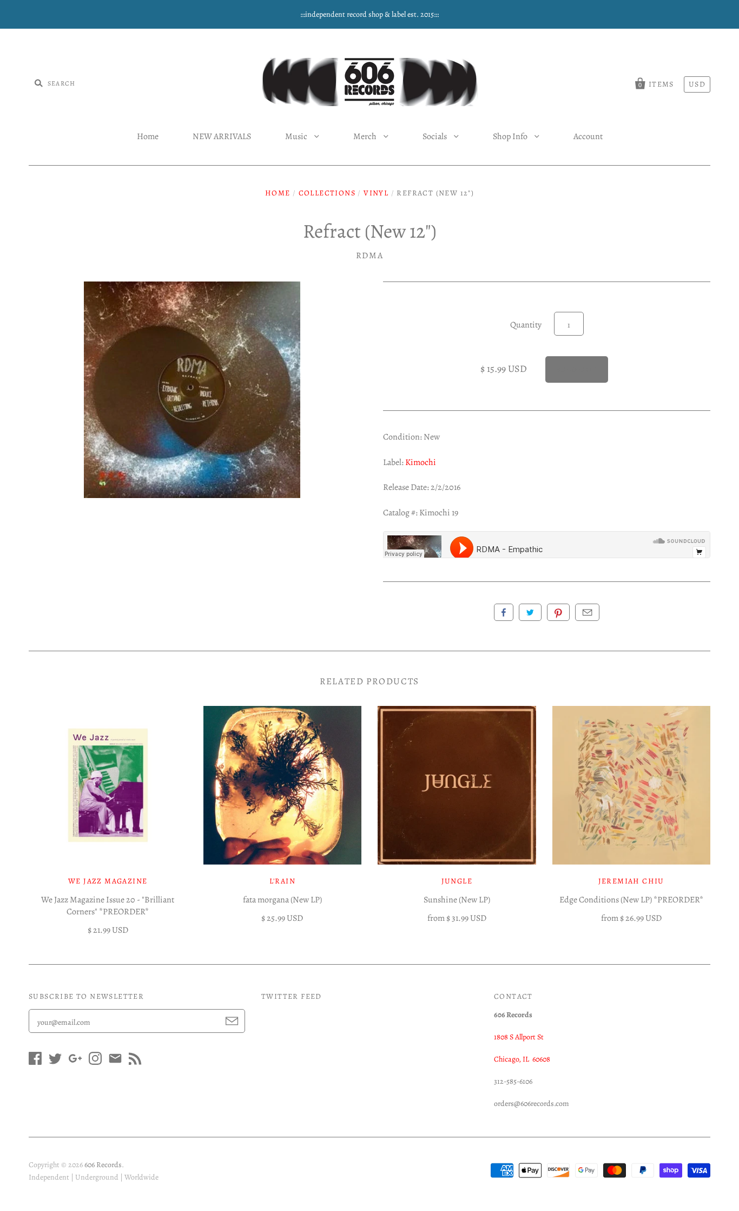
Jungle (456, 881)
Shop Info (511, 136)
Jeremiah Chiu (631, 881)
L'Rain (282, 881)
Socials (435, 136)
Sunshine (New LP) (457, 900)
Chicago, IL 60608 (522, 1059)
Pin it (558, 612)
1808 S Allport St (519, 1037)
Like (503, 612)
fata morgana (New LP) (282, 900)
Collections (327, 193)
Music (297, 136)
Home (148, 136)
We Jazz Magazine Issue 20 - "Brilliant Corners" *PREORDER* (107, 906)
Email (587, 612)
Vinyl (376, 193)
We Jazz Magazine (107, 881)
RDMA (369, 255)
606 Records (103, 1165)
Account (588, 136)
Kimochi (420, 462)
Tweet (530, 612)
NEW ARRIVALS (222, 136)
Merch (365, 136)
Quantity (526, 325)
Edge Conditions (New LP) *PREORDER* (631, 900)
